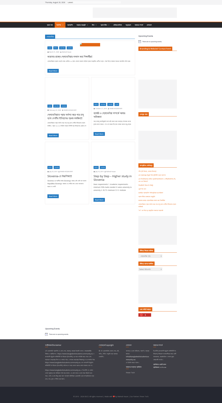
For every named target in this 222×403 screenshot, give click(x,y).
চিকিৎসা (55, 48)
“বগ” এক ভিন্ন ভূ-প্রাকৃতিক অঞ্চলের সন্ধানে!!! (150, 210)
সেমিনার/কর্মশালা (117, 25)
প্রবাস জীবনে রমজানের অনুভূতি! (146, 196)
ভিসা (93, 25)
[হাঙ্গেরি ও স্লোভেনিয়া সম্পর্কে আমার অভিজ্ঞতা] (113, 91)
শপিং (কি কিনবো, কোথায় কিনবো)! (147, 171)
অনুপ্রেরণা (128, 25)
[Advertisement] (135, 13)
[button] (62, 25)
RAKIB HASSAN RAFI (70, 110)
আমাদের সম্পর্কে (139, 25)
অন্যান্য (49, 48)
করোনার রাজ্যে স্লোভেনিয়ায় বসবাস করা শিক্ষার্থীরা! (69, 56)
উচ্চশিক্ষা (59, 25)
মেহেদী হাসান (162, 364)
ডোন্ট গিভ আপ (142, 189)
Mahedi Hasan (66, 52)
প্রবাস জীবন (104, 25)
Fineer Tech (130, 372)
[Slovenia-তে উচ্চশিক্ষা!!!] (67, 155)
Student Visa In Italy (145, 185)
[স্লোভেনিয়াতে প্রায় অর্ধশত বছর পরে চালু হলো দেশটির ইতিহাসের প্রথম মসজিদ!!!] (67, 92)
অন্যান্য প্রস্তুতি (81, 25)
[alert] (157, 41)
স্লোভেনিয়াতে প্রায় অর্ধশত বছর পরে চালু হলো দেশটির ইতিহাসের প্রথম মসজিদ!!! (65, 116)
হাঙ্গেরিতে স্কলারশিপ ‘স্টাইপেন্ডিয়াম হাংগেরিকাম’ (150, 193)
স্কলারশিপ (70, 25)
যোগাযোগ (149, 25)
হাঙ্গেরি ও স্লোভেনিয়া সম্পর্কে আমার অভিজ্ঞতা (109, 115)
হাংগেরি (116, 104)
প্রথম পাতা (50, 25)
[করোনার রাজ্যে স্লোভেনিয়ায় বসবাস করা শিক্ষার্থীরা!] (90, 44)
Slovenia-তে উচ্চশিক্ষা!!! (59, 176)
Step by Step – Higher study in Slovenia (113, 178)
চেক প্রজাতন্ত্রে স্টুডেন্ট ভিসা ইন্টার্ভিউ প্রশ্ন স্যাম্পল (152, 175)
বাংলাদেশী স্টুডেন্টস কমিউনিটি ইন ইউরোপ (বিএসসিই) (59, 356)
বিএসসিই (84, 370)
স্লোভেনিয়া (70, 48)
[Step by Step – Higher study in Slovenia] (113, 155)
